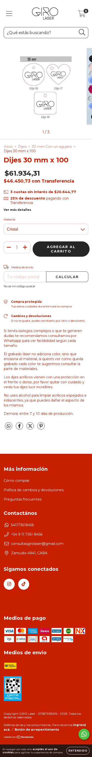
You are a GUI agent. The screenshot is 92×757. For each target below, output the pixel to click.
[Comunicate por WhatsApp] (84, 734)
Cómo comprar (16, 480)
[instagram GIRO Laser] (9, 584)
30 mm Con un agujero (52, 146)
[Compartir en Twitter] (30, 428)
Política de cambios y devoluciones (34, 490)
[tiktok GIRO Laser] (23, 584)
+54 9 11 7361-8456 (26, 534)
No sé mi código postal (19, 286)
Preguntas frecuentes (22, 499)
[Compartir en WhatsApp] (8, 426)
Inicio (8, 146)
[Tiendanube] (19, 738)
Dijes (22, 146)
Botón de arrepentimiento (37, 729)
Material (9, 219)
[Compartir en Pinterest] (41, 428)
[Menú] (9, 13)
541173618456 (22, 525)
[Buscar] (82, 32)
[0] (82, 15)
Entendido (77, 750)
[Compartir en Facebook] (20, 428)
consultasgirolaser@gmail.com (37, 543)
